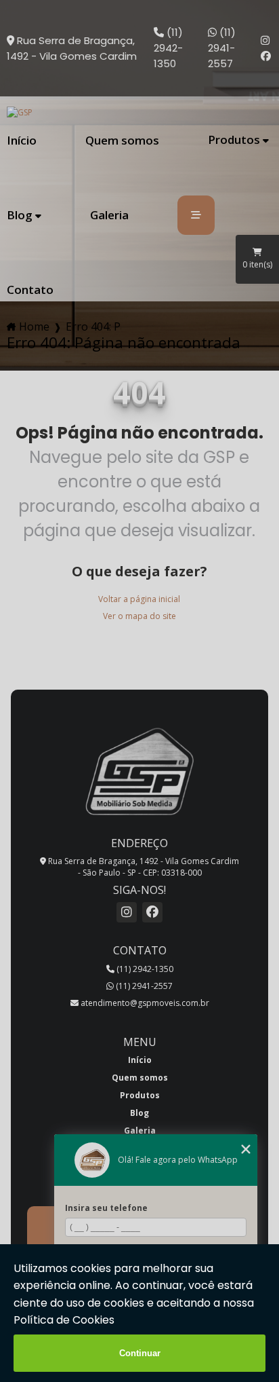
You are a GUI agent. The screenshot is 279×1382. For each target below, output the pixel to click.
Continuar (139, 1353)
